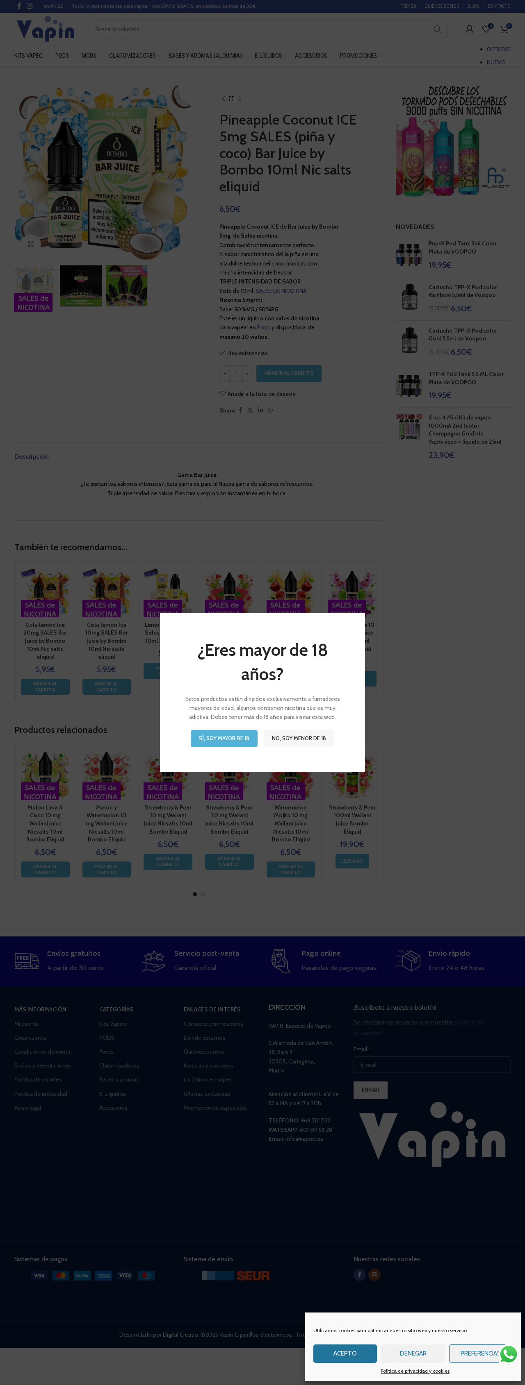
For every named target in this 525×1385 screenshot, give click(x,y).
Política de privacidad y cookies (415, 1371)
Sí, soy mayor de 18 (224, 738)
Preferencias (481, 1353)
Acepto (345, 1353)
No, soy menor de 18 (299, 738)
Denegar (413, 1353)
